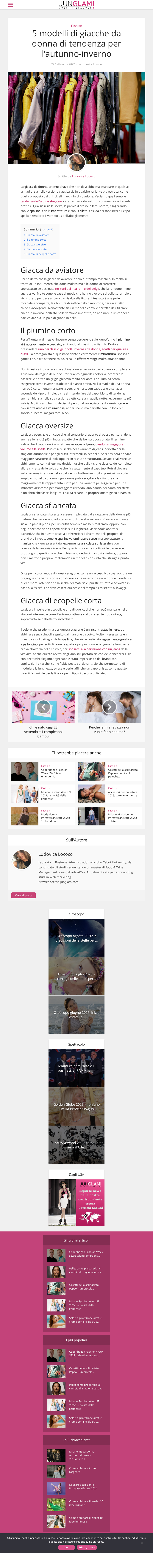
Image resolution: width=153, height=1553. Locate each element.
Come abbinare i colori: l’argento (83, 1470)
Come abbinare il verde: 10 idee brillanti (86, 1503)
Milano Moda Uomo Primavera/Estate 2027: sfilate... (122, 818)
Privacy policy (87, 1547)
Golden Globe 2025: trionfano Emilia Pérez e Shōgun (76, 1106)
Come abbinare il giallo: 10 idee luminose (86, 1519)
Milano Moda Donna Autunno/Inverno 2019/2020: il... (82, 1455)
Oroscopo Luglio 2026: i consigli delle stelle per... (76, 976)
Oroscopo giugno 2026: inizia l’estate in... (76, 1014)
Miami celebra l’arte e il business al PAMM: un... (76, 1068)
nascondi (47, 229)
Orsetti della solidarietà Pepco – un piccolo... (84, 1286)
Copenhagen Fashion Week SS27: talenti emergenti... (54, 773)
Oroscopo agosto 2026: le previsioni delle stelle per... (76, 938)
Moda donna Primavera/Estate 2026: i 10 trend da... (56, 818)
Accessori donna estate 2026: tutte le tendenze (122, 793)
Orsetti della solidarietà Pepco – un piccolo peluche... (123, 773)
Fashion (76, 26)
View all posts (23, 895)
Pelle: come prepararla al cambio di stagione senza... (86, 1270)
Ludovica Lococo (92, 64)
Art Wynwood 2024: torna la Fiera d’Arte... (76, 1144)
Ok (66, 1547)
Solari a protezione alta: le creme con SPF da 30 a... (85, 1319)
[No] (141, 1543)
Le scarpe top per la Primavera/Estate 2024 (83, 1486)
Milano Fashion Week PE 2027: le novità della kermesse (56, 795)
